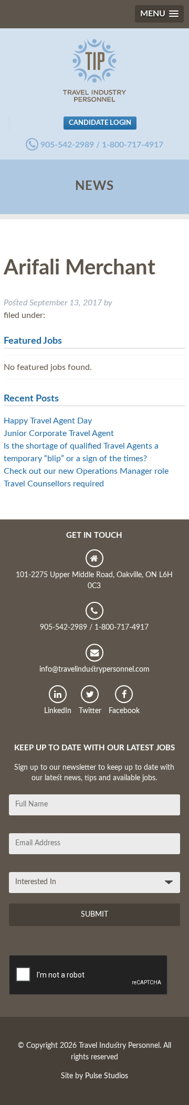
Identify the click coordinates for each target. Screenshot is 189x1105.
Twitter (90, 711)
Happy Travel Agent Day (48, 421)
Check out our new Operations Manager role (86, 471)
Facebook (124, 711)
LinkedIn (57, 711)
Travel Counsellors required (54, 484)
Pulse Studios (106, 1076)
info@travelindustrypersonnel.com (94, 669)
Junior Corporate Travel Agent (59, 433)
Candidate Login (100, 123)
